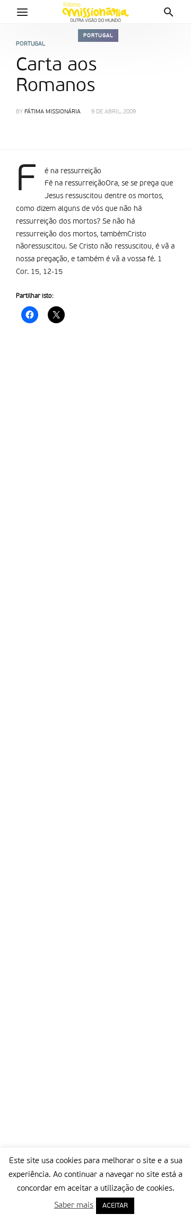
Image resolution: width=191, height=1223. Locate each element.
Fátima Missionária (52, 112)
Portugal (98, 35)
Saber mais (73, 1205)
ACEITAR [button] (115, 1205)
